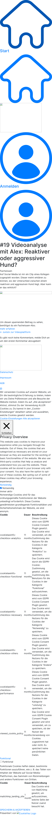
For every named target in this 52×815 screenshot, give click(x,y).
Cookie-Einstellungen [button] (11, 418)
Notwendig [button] (6, 484)
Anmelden (9, 186)
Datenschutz (6, 372)
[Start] (26, 24)
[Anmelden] (26, 158)
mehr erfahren (7, 328)
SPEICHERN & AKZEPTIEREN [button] (15, 809)
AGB (2, 383)
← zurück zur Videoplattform (15, 332)
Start (4, 50)
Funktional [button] (5, 758)
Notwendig (8, 488)
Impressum (5, 377)
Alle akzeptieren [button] (31, 418)
